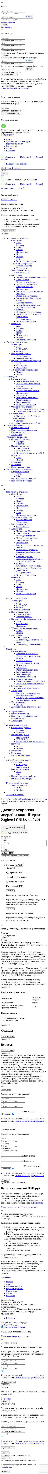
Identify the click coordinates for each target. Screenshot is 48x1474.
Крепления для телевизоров (28, 644)
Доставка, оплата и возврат (18, 141)
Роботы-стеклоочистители (27, 391)
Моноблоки (16, 462)
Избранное (25, 157)
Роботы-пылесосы (24, 388)
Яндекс (19, 374)
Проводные (21, 367)
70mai (18, 474)
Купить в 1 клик (8, 1448)
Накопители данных (20, 446)
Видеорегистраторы (20, 471)
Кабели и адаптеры (24, 303)
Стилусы (20, 310)
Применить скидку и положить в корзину (19, 1207)
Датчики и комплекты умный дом (26, 423)
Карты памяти (22, 280)
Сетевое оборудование (21, 439)
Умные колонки (23, 356)
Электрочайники (23, 400)
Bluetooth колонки (24, 358)
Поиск (4, 173)
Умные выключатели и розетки (30, 411)
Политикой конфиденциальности (29, 1121)
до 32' (18, 347)
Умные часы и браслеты (21, 263)
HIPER (19, 788)
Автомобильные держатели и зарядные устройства (29, 306)
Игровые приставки (20, 428)
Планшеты (16, 323)
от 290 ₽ (19, 865)
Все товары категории (26, 261)
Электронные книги (20, 270)
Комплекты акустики (20, 610)
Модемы (20, 444)
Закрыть (10, 868)
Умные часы (21, 268)
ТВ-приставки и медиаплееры (24, 370)
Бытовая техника (18, 379)
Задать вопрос (7, 1050)
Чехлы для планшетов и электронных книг (26, 285)
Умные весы (21, 395)
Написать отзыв (8, 1036)
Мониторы (16, 465)
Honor (19, 254)
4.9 (2, 176)
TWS (18, 363)
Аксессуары (16, 275)
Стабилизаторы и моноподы (28, 312)
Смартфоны (16, 240)
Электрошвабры (23, 402)
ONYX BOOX (22, 273)
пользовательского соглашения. (15, 88)
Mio (18, 476)
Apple (18, 243)
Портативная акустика (21, 354)
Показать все (22, 252)
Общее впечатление (32, 1166)
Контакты (10, 151)
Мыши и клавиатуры (20, 467)
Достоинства (29, 1156)
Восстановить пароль (10, 113)
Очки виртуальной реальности (24, 430)
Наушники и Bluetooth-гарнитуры (31, 277)
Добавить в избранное (15, 828)
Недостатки (28, 1161)
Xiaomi (19, 247)
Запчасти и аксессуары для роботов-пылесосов (28, 694)
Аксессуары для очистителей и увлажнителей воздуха (30, 698)
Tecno (18, 259)
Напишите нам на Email (16, 164)
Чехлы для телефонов (25, 282)
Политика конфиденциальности (15, 1336)
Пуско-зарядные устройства (23, 478)
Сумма (16, 188)
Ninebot (19, 790)
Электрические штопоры (27, 397)
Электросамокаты (19, 785)
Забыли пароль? (8, 22)
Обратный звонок (8, 231)
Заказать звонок (8, 1382)
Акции (9, 139)
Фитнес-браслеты (24, 266)
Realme (19, 250)
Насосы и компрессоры (21, 481)
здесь (15, 1257)
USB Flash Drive (23, 451)
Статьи (9, 148)
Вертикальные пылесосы (27, 381)
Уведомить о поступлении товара (15, 856)
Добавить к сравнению (18, 833)
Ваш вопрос (28, 1111)
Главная (9, 1282)
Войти (4, 24)
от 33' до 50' (21, 349)
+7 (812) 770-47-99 (29, 180)
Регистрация (6, 27)
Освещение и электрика (21, 407)
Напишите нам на (14, 1327)
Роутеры (20, 441)
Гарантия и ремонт (14, 144)
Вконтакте (10, 1318)
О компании (11, 146)
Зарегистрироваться (10, 75)
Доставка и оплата (14, 1286)
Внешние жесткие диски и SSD (30, 453)
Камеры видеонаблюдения (28, 416)
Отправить (6, 1114)
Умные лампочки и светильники (30, 409)
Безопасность (17, 414)
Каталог (5, 234)
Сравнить (10, 157)
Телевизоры (16, 344)
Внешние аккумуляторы (27, 296)
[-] (7, 843)
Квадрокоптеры (18, 432)
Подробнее (38, 1203)
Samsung (20, 245)
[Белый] (4, 843)
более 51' (20, 351)
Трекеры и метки (23, 319)
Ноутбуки (15, 455)
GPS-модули (21, 765)
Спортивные (22, 365)
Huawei (19, 256)
